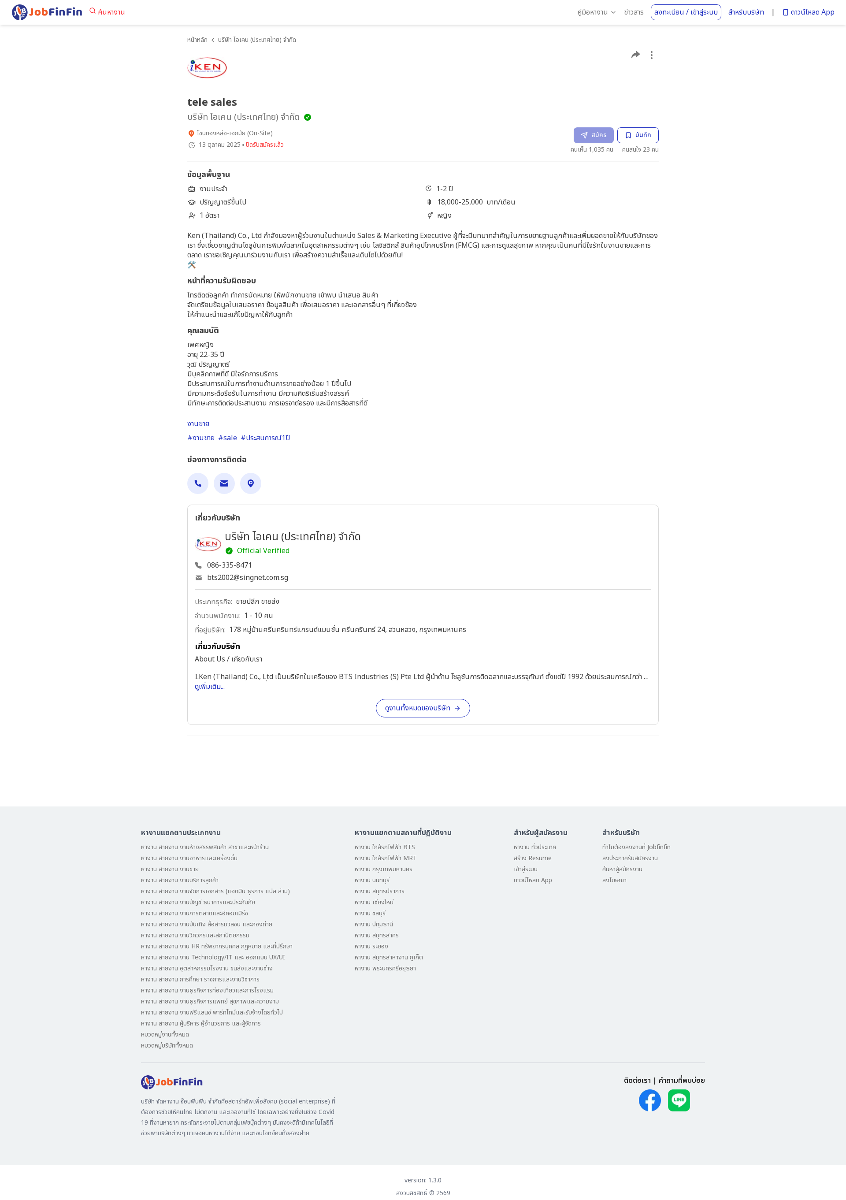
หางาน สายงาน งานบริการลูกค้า (180, 880)
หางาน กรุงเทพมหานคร (383, 869)
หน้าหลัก (197, 40)
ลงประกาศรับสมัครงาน (630, 858)
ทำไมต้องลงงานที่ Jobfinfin (636, 847)
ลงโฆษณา (614, 880)
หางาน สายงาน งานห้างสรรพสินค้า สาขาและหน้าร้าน (205, 847)
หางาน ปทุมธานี (374, 924)
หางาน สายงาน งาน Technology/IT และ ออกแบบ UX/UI (213, 957)
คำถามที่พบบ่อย (682, 1080)
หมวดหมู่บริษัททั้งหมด (167, 1045)
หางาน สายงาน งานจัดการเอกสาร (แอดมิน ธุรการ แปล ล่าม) (215, 891)
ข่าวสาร (634, 12)
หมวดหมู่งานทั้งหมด (165, 1034)
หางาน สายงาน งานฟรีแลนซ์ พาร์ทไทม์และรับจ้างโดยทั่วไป (212, 1012)
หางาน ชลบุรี (370, 913)
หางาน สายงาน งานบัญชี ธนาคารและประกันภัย (198, 902)
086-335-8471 (229, 565)
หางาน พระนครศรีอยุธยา (385, 968)
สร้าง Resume (533, 858)
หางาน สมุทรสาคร (377, 935)
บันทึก (643, 135)
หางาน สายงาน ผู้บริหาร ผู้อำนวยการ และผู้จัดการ (201, 1023)
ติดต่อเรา (637, 1080)
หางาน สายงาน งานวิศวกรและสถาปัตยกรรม (195, 935)
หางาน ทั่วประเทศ (535, 847)
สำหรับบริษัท (746, 12)
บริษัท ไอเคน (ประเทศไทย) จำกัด (257, 40)
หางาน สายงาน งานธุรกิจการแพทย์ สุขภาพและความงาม (210, 1001)
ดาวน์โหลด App (813, 12)
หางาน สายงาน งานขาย (170, 869)
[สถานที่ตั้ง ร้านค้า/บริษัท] (250, 483)
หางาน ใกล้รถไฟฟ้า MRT (386, 858)
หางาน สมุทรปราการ (379, 891)
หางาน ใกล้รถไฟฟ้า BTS (385, 847)
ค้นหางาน (111, 12)
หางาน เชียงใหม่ (374, 902)
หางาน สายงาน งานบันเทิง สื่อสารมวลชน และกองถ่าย (206, 924)
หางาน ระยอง (371, 946)
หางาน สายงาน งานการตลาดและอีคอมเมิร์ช (194, 913)
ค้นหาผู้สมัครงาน (622, 869)
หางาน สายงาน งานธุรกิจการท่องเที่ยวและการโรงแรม (207, 990)
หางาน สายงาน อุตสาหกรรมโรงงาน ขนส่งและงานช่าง (207, 968)
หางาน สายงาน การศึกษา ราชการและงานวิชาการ (200, 979)
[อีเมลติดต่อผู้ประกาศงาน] (224, 483)
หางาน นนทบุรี (372, 880)
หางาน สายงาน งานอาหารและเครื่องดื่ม (189, 858)
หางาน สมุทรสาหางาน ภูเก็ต (389, 957)
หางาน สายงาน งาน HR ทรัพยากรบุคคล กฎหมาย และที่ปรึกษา (217, 946)
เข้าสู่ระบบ (526, 869)
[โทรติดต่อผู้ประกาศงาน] (197, 483)
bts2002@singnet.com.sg (247, 577)
